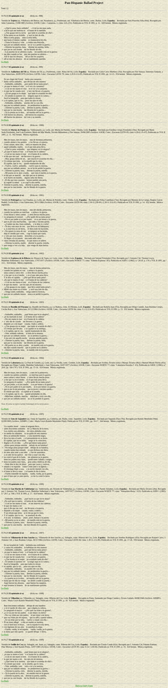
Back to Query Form (84, 686)
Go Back (5, 62)
